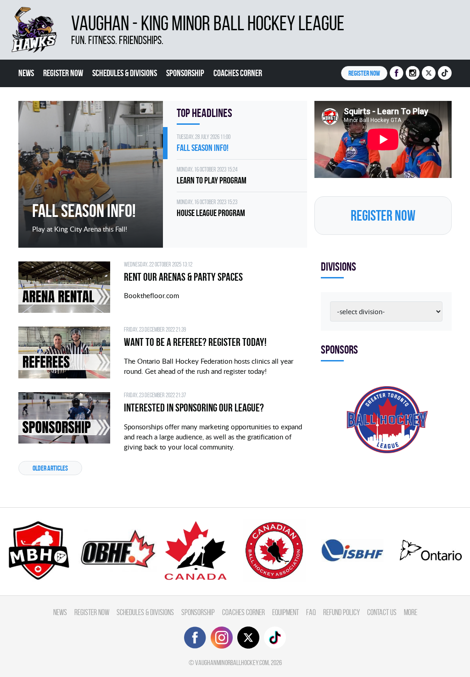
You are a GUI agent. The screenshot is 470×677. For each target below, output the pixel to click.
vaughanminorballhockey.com (232, 662)
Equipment (285, 612)
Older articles (50, 468)
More (410, 612)
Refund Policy (341, 612)
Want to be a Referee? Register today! (195, 342)
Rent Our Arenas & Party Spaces (183, 277)
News (26, 73)
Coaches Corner (237, 73)
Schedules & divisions (124, 73)
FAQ (311, 612)
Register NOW (364, 73)
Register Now (63, 73)
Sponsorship (185, 73)
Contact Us (382, 612)
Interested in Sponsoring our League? (194, 408)
